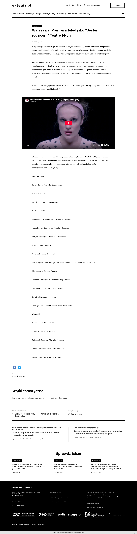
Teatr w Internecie (58, 398)
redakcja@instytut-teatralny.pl (59, 498)
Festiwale (72, 13)
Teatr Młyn (76, 414)
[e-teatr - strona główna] (21, 6)
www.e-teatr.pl (16, 501)
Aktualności (18, 13)
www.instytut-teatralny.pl (95, 507)
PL (78, 5)
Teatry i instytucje (73, 411)
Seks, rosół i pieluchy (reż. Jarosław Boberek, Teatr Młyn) (37, 415)
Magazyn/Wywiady (45, 13)
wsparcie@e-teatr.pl (93, 503)
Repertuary (84, 13)
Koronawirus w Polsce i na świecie (28, 398)
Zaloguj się (117, 5)
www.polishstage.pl (18, 505)
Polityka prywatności (38, 524)
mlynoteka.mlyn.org (49, 167)
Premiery (61, 13)
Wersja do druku (51, 42)
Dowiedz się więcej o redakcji (58, 502)
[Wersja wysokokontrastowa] (73, 5)
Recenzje (30, 13)
